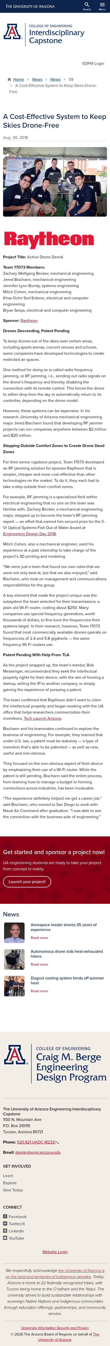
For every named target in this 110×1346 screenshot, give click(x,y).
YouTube (16, 1238)
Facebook (18, 1216)
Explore (10, 1183)
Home (18, 79)
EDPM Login (93, 63)
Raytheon (29, 320)
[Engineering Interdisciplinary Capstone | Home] (55, 34)
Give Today (13, 1190)
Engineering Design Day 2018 (29, 534)
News (37, 79)
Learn (8, 1175)
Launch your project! (27, 881)
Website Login (55, 1251)
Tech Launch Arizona (42, 718)
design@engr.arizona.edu (38, 1152)
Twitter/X (17, 1224)
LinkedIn (16, 1231)
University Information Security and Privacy (55, 1328)
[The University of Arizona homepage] (30, 6)
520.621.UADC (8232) (36, 1142)
